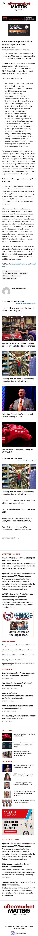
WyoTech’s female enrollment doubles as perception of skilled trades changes (18, 574)
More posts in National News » (27, 461)
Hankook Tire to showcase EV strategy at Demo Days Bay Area (18, 559)
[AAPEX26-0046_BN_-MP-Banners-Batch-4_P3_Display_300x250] (18, 835)
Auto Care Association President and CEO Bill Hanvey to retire (18, 646)
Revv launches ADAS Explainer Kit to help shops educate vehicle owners (24, 745)
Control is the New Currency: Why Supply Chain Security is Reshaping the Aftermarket (17, 695)
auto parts (6, 271)
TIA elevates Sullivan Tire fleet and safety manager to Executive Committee (24, 793)
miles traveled (15, 276)
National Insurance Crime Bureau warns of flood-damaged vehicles (18, 501)
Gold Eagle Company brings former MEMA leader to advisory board (18, 664)
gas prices (23, 273)
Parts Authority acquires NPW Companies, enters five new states (16, 528)
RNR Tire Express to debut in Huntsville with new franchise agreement (17, 595)
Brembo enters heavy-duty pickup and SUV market (18, 450)
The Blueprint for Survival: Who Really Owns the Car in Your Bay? (17, 684)
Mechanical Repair (19, 264)
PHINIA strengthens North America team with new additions (24, 801)
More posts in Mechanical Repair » (26, 303)
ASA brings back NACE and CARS (12, 660)
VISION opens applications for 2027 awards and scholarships (16, 865)
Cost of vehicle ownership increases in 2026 (18, 510)
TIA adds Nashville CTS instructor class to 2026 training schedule (18, 883)
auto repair (15, 271)
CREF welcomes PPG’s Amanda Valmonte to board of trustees (18, 656)
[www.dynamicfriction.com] (19, 20)
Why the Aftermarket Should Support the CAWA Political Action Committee (17, 651)
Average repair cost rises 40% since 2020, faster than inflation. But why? (17, 519)
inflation (5, 276)
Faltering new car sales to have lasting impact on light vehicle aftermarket (18, 380)
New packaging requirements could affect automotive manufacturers (18, 717)
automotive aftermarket (10, 273)
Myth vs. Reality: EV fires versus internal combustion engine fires (17, 707)
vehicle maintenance (9, 278)
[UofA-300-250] (18, 637)
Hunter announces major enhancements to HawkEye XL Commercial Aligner (23, 753)
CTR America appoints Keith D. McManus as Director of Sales (23, 784)
